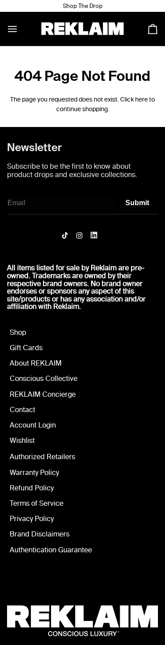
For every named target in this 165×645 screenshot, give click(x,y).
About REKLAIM (36, 363)
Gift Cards (26, 348)
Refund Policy (32, 488)
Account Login (33, 425)
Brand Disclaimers (40, 534)
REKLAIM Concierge (43, 394)
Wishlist (22, 440)
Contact (22, 410)
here (141, 99)
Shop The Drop (83, 6)
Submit (137, 203)
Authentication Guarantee (51, 550)
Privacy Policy (32, 519)
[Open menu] (20, 29)
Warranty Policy (34, 472)
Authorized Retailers (42, 457)
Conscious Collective (43, 378)
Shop (18, 332)
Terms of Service (36, 503)
